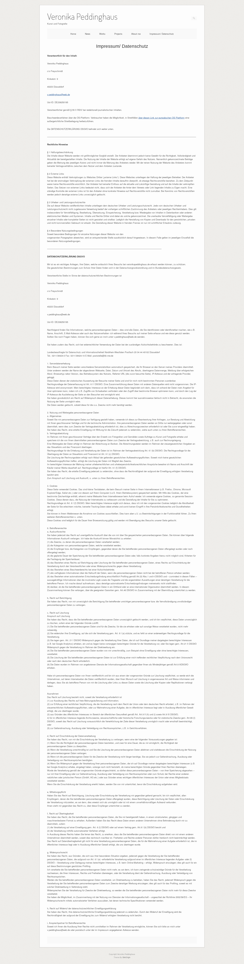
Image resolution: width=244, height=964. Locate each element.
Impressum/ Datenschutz (162, 33)
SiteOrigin (126, 957)
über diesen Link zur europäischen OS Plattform (161, 117)
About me (136, 33)
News (87, 33)
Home (73, 33)
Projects (118, 33)
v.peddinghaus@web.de (58, 94)
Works (102, 33)
